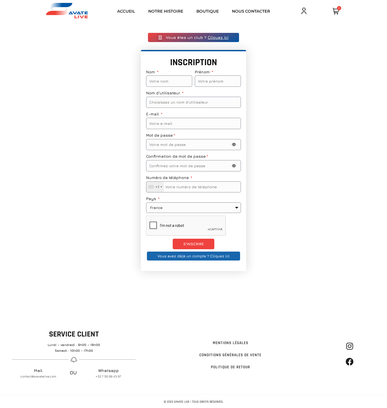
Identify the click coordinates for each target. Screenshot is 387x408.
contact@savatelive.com (38, 376)
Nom (151, 72)
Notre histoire (165, 11)
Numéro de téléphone (168, 177)
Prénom (203, 72)
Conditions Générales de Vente (230, 355)
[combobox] (155, 187)
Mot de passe (159, 135)
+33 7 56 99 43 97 (108, 376)
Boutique (207, 11)
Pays (151, 198)
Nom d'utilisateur (163, 93)
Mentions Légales (230, 342)
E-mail (153, 114)
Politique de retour (230, 367)
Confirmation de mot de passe (176, 156)
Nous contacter (251, 11)
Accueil (126, 11)
